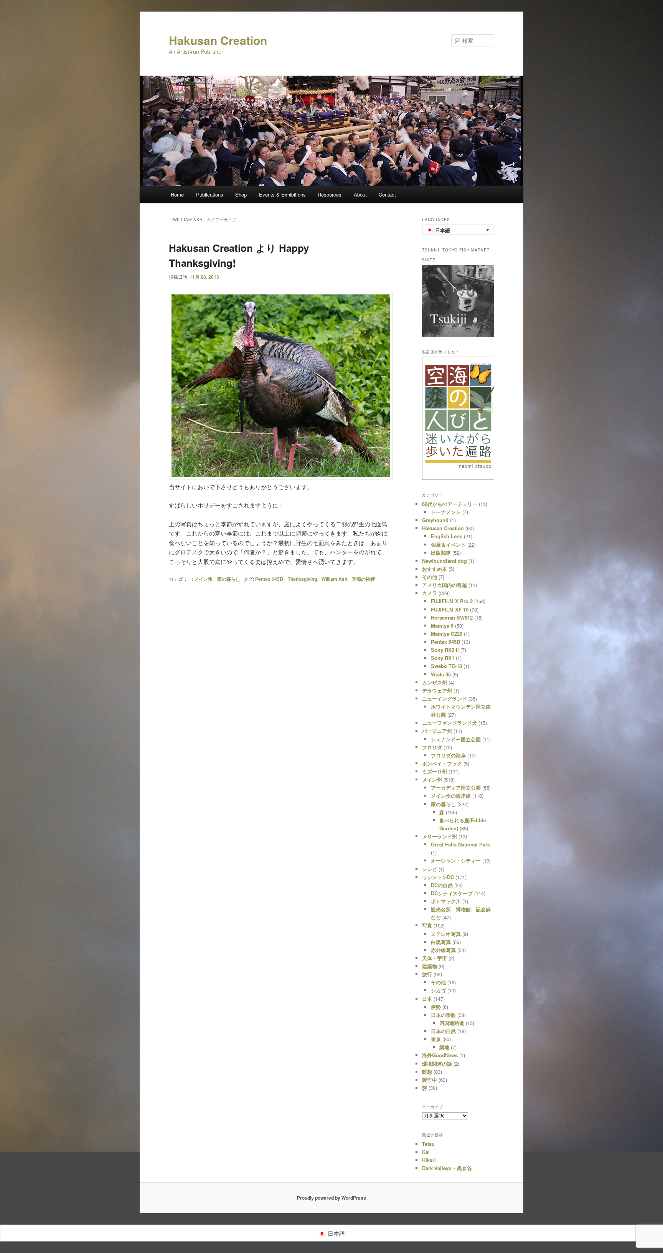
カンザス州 (434, 682)
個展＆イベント (448, 544)
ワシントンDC (438, 877)
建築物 (429, 966)
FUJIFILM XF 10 (449, 609)
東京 (436, 1039)
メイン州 (203, 578)
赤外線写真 (443, 950)
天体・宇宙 (434, 958)
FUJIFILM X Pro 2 (452, 601)
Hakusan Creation (218, 40)
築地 (444, 1047)
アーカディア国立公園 (456, 787)
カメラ (429, 593)
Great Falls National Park (460, 844)
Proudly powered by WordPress (331, 1197)
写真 (427, 925)
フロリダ (432, 747)
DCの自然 (442, 885)
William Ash (334, 578)
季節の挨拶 (363, 578)
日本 (427, 998)
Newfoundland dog (444, 560)
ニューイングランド (444, 698)
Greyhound (435, 520)
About (360, 194)
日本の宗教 (443, 1014)
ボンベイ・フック (442, 763)
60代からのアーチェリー (449, 503)
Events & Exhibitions (282, 194)
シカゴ (438, 990)
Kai (426, 1151)
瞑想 (427, 1071)
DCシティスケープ (452, 893)
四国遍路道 (451, 1023)
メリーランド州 (439, 836)
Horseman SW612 (452, 617)
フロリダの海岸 (448, 755)
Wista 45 (441, 674)
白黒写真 (441, 942)
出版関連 (441, 552)
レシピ (429, 869)
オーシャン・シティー (456, 860)
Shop (241, 194)
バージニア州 (437, 730)
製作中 (429, 1079)
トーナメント (446, 512)
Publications (209, 194)
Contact (387, 194)
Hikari (429, 1160)
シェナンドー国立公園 (456, 739)
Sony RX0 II (445, 649)
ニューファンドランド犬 (449, 722)
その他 (429, 576)
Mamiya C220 (446, 633)
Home (177, 194)
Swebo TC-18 (446, 665)
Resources (329, 194)
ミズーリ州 (434, 771)
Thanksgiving (302, 578)
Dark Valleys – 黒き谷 (447, 1168)
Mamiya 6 (442, 625)
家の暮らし (228, 578)
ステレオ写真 (446, 933)
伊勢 (436, 1006)
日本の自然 (443, 1031)
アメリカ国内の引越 (444, 584)
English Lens (446, 536)
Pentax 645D (269, 578)
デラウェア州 (437, 690)
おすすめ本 (434, 568)
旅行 (427, 974)
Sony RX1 (442, 657)
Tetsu (428, 1143)
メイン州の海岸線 (451, 795)
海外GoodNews (440, 1055)
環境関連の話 (437, 1063)
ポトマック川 (446, 901)
